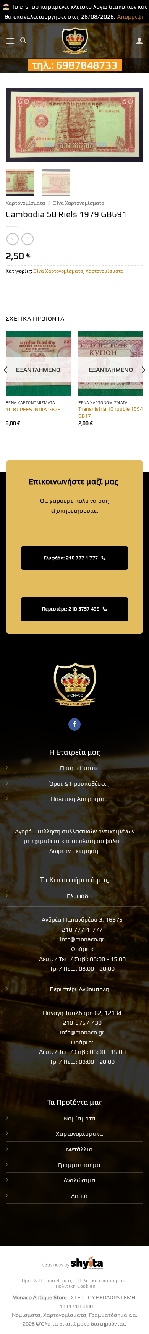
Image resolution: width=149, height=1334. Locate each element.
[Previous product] (27, 239)
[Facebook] (74, 724)
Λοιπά (79, 1195)
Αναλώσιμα (79, 1180)
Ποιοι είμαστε (79, 768)
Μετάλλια (79, 1149)
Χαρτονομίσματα (25, 203)
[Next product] (12, 239)
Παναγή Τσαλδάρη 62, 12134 (82, 1012)
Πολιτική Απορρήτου (79, 798)
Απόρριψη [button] (131, 16)
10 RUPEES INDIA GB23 (33, 409)
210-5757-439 (82, 1022)
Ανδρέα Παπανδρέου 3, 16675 (82, 919)
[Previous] (18, 125)
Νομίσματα (79, 1118)
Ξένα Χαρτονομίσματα (78, 203)
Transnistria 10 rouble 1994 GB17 (110, 412)
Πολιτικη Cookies (76, 1286)
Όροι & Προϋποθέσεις (79, 783)
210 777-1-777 (82, 929)
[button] (10, 40)
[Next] (131, 125)
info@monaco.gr (82, 939)
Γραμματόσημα (79, 1165)
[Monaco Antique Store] (75, 40)
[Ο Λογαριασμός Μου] (139, 40)
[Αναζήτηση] (23, 40)
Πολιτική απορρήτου (102, 1280)
